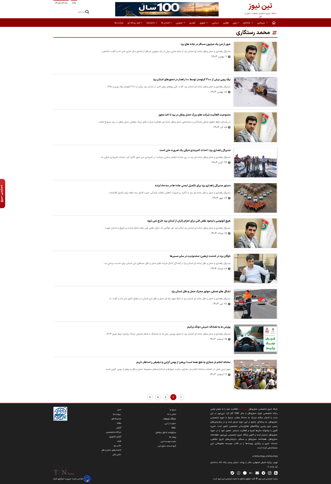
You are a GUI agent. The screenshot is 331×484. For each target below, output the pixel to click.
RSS (174, 428)
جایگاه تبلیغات (169, 419)
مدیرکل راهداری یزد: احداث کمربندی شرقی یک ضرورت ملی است (194, 150)
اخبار (119, 409)
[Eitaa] (251, 473)
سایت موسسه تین (168, 441)
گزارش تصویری (115, 436)
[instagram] (269, 473)
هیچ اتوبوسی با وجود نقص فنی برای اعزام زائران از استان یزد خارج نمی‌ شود (188, 221)
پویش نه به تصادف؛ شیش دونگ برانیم (208, 327)
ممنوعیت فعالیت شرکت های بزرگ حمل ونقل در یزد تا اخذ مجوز (194, 115)
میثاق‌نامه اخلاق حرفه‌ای (166, 432)
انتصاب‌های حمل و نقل (111, 450)
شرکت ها (119, 23)
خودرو (192, 23)
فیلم (119, 441)
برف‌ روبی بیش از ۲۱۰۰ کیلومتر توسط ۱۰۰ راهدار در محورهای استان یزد (191, 79)
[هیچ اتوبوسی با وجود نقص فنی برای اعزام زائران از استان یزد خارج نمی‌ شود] (255, 233)
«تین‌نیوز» (243, 409)
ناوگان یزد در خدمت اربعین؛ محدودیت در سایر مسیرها (200, 256)
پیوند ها (172, 437)
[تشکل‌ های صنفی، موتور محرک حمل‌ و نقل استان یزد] (255, 304)
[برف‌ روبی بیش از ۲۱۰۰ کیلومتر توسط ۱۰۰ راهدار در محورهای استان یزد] (255, 92)
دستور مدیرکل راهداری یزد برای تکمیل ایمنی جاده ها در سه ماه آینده (192, 186)
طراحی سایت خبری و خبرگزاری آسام (68, 478)
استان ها (165, 23)
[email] (257, 473)
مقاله (119, 423)
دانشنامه (150, 23)
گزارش (118, 427)
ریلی (235, 23)
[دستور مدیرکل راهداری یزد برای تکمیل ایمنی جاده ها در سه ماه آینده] (255, 198)
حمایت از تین (170, 423)
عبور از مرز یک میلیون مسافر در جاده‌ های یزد (205, 44)
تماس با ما (171, 414)
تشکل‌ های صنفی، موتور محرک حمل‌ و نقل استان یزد (200, 291)
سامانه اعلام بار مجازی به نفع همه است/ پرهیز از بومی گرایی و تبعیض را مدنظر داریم (183, 362)
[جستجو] (87, 12)
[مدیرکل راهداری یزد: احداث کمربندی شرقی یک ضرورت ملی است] (255, 162)
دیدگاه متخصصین (113, 432)
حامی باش (117, 454)
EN (74, 3)
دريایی (215, 23)
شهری (203, 23)
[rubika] (245, 473)
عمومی (179, 23)
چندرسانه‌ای (116, 418)
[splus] (238, 473)
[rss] (276, 473)
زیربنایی (261, 23)
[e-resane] (60, 414)
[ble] (232, 473)
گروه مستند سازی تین (167, 445)
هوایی (226, 23)
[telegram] (263, 473)
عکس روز (117, 445)
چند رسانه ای (133, 23)
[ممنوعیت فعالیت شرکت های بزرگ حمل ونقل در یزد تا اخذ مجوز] (255, 127)
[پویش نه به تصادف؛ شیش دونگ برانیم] (255, 339)
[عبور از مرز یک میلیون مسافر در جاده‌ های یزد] (255, 56)
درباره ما (173, 409)
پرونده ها (117, 414)
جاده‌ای (247, 23)
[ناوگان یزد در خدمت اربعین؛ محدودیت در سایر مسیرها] (255, 268)
